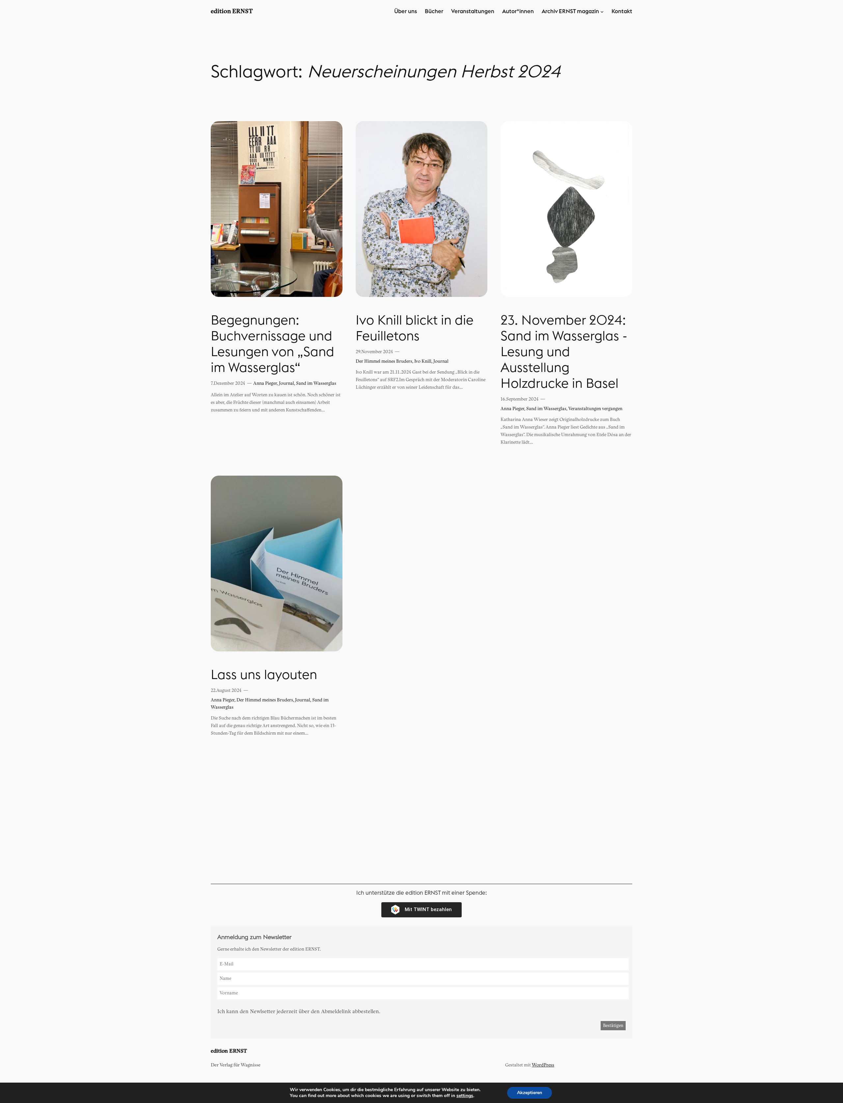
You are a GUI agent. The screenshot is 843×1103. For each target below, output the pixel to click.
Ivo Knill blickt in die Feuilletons (415, 328)
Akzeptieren (529, 1093)
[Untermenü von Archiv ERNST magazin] (602, 11)
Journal (286, 383)
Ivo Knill (422, 361)
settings (464, 1096)
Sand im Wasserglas (316, 383)
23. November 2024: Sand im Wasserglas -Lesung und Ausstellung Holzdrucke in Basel (564, 352)
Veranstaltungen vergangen (595, 408)
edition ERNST (232, 11)
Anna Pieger (265, 383)
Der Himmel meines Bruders (384, 361)
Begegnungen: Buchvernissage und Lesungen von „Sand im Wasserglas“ (272, 344)
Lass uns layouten (264, 675)
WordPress (543, 1065)
